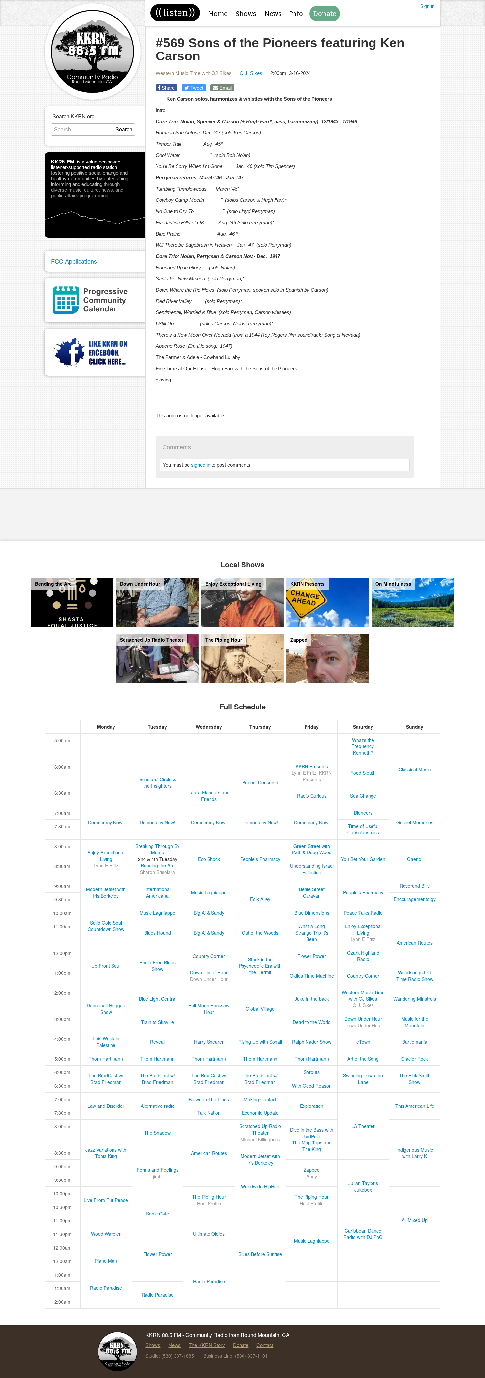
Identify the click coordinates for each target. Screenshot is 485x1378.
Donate (324, 14)
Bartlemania (414, 1041)
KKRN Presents (312, 766)
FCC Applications (74, 261)
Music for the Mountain (414, 1022)
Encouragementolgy (415, 899)
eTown (363, 1041)
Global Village (260, 1008)
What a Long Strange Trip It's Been (311, 932)
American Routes (415, 942)
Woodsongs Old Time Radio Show (414, 975)
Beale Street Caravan (312, 892)
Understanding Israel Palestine (312, 869)
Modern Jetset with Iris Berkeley (106, 892)
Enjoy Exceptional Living (105, 855)
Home (218, 14)
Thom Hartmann (106, 1058)
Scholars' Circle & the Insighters (157, 782)
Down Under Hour (209, 972)
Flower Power (311, 956)
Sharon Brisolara (157, 872)
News (273, 14)
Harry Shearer (209, 1041)
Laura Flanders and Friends (209, 795)
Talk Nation (209, 1112)
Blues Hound (157, 932)
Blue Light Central (157, 999)
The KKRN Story (207, 1344)
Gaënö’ (414, 859)
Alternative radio (158, 1106)
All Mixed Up (415, 1220)
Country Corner (209, 956)
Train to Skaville (157, 1022)
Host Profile (209, 1203)
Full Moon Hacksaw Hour (208, 1008)
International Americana (158, 892)
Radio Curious (312, 795)
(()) (175, 12)
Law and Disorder (105, 1106)
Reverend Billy (415, 885)
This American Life (414, 1106)
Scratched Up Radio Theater (260, 1129)
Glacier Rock (414, 1058)
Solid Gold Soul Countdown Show (106, 925)
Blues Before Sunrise (260, 1254)
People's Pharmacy (260, 859)
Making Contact (260, 1099)
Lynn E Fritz (304, 772)
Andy (312, 1176)
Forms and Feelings (157, 1169)
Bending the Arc (157, 865)
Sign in (427, 6)
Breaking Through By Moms (157, 849)
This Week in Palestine (105, 1041)
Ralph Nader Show (311, 1041)
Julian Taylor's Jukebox (363, 1186)
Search (123, 129)
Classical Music (415, 769)
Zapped (312, 1169)
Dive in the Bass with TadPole (311, 1133)
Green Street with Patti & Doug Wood (312, 849)
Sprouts (312, 1072)
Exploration (311, 1106)
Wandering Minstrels (414, 999)
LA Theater (363, 1126)
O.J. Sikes (251, 73)
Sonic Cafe (157, 1213)
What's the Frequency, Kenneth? (363, 746)
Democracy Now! (106, 822)
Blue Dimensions (311, 912)
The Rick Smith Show (415, 1078)
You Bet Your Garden (363, 859)
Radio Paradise (209, 1281)
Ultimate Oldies (209, 1233)
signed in (200, 465)
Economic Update (260, 1112)
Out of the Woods (260, 932)
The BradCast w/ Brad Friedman (105, 1078)
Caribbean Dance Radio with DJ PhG (363, 1234)
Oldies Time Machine (312, 975)
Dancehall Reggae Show (106, 1008)
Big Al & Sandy (209, 912)
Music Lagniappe (209, 892)
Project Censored (260, 782)
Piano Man (106, 1260)
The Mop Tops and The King (312, 1145)
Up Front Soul (105, 965)
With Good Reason (312, 1085)
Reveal (157, 1041)
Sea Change (363, 795)
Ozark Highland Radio (363, 955)
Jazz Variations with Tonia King (105, 1153)
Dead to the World (312, 1022)
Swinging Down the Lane (363, 1078)
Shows (246, 14)
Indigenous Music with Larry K (414, 1153)
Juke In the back (312, 999)
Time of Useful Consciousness (363, 829)
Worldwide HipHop (260, 1186)
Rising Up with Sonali (260, 1041)
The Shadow (157, 1132)
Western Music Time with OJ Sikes (194, 73)
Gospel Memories (414, 822)
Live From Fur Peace (106, 1200)
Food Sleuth (363, 772)
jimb (157, 1176)
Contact (264, 1344)
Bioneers (363, 812)
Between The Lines (209, 1099)
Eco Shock (209, 859)
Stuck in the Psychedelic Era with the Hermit (260, 965)
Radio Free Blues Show (157, 965)
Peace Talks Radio (363, 912)
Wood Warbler (106, 1233)
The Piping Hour (209, 1196)
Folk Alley (260, 899)
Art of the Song (363, 1058)
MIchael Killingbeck (260, 1139)
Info (296, 14)
